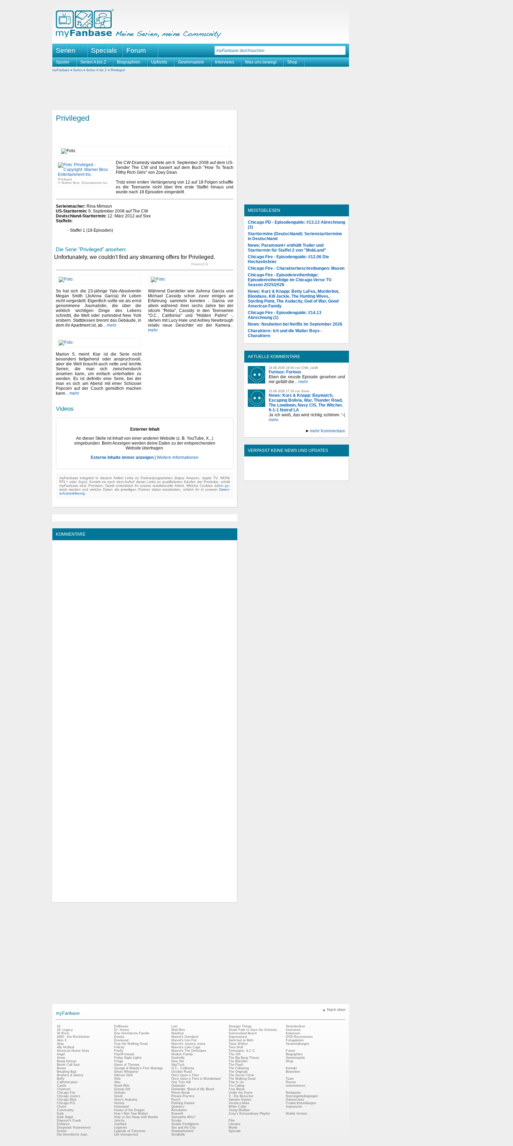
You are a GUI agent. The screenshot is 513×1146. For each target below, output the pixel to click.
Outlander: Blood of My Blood (192, 1089)
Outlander (178, 1085)
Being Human (66, 1061)
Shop (292, 62)
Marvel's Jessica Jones (188, 1043)
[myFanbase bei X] (297, 474)
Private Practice (182, 1096)
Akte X (62, 1040)
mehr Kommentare (327, 431)
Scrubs (176, 1120)
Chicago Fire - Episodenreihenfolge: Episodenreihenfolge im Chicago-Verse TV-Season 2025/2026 (290, 280)
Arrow (61, 1057)
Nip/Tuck (178, 1064)
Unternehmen (295, 1085)
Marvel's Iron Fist (184, 1040)
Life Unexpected (126, 1134)
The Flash (236, 1064)
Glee (117, 1082)
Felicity (119, 1047)
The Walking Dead (242, 1078)
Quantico (177, 1106)
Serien (77, 70)
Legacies (120, 1127)
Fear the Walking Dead (131, 1043)
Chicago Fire (66, 1092)
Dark (60, 1113)
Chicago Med (66, 1099)
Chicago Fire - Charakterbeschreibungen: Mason (296, 268)
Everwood (121, 1040)
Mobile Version (296, 1113)
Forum (136, 50)
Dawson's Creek (69, 1120)
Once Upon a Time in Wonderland (196, 1078)
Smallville (178, 1134)
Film (232, 1120)
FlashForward (124, 1054)
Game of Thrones (127, 1064)
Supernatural (238, 1037)
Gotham (120, 1092)
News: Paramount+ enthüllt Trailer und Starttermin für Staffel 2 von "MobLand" (287, 248)
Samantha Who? (183, 1117)
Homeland (121, 1106)
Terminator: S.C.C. (242, 1050)
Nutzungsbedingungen (302, 1096)
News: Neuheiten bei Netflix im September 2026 (295, 324)
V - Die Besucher (241, 1096)
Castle (61, 1085)
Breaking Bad (66, 1071)
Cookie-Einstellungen (301, 1103)
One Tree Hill (181, 1082)
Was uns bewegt (260, 62)
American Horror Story (73, 1050)
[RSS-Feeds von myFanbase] (264, 474)
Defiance (63, 1124)
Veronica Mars (239, 1103)
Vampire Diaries (240, 1099)
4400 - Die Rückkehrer (73, 1037)
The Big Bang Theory (244, 1057)
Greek (118, 1096)
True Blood (236, 1089)
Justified (120, 1124)
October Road (181, 1071)
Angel (61, 1054)
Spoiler (62, 62)
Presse (291, 1082)
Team (290, 1078)
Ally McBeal (65, 1047)
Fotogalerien (295, 1040)
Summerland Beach (243, 1033)
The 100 (234, 1054)
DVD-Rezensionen (299, 1037)
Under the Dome (241, 1092)
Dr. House (121, 1030)
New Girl (177, 1061)
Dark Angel (65, 1117)
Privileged (118, 70)
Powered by (212, 264)
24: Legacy (65, 1030)
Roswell (177, 1113)
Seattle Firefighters (185, 1124)
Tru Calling (236, 1085)
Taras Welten (238, 1043)
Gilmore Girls (123, 1075)
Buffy (61, 1078)
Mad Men (178, 1030)
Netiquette (293, 1092)
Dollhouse (121, 1026)
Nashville (178, 1057)
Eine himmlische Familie (131, 1033)
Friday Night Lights (128, 1057)
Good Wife (121, 1085)
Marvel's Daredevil (184, 1037)
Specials (104, 50)
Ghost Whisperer (126, 1071)
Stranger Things (240, 1026)
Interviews (224, 62)
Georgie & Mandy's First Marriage (138, 1068)
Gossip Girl (122, 1089)
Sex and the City (183, 1127)
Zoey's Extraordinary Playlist (249, 1113)
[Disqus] (144, 631)
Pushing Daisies (183, 1103)
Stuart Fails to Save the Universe (253, 1030)
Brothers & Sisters (70, 1075)
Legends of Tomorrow (130, 1131)
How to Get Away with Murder (136, 1117)
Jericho (119, 1120)
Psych (175, 1099)
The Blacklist (238, 1061)
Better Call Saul (68, 1064)
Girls (117, 1078)
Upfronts (159, 62)
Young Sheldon (239, 1110)
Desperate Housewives (74, 1127)
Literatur (234, 1124)
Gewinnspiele (191, 62)
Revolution (179, 1110)
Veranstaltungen (297, 1043)
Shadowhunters (182, 1131)
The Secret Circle (241, 1075)
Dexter (62, 1131)
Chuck (61, 1106)
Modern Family (182, 1054)
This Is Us (236, 1082)
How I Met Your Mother (131, 1113)
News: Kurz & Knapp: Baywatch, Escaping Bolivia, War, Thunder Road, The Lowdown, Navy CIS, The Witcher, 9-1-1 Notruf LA (306, 402)
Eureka (119, 1037)
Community (65, 1110)
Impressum (294, 1106)
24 (58, 1026)
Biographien (128, 62)
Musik (233, 1127)
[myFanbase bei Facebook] (281, 474)
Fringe (118, 1061)
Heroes (119, 1103)
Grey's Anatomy (125, 1099)
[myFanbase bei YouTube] (329, 474)
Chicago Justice (68, 1096)
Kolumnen (293, 1033)
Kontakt (291, 1068)
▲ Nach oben (333, 1009)
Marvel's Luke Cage (185, 1047)
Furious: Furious (285, 372)
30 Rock (63, 1033)
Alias (60, 1043)
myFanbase (60, 70)
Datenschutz (295, 1099)
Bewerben (293, 1071)
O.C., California (182, 1068)
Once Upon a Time (185, 1075)
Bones (61, 1068)
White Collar (237, 1106)
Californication (67, 1082)
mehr (303, 381)
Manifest (177, 1033)
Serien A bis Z (93, 62)
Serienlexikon (295, 1026)
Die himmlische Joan (72, 1134)
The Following (239, 1068)
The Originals (238, 1071)
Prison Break (180, 1092)
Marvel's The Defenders (188, 1050)
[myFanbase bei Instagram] (313, 474)
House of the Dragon (129, 1110)
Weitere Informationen (178, 457)
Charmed (63, 1089)
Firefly (118, 1050)
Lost (174, 1026)
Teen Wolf (236, 1047)
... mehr (110, 325)
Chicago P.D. (66, 1103)
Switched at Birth (241, 1040)
